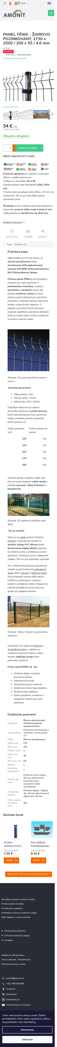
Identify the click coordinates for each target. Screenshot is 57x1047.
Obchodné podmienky (14, 930)
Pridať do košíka (28, 148)
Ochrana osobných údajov (17, 935)
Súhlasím (27, 1039)
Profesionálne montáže (13, 903)
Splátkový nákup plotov (13, 955)
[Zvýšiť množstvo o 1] (13, 146)
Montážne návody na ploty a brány (18, 899)
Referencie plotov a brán (14, 964)
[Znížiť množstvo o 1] (13, 149)
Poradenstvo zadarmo (12, 908)
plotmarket (11, 994)
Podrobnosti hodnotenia (14, 58)
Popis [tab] (9, 244)
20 (24, 755)
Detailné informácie (12, 222)
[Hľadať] (5, 3)
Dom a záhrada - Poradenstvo (16, 959)
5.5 (24, 760)
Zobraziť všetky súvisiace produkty (29, 874)
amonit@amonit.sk (15, 978)
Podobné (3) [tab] (20, 244)
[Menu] (49, 3)
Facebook (10, 988)
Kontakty (8, 940)
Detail (9, 860)
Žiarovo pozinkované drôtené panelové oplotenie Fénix (34, 723)
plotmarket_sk (13, 999)
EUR (23, 3)
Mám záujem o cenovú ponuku (16, 917)
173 (25, 743)
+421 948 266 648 (15, 983)
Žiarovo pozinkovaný (34, 739)
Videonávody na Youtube (18, 1004)
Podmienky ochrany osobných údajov (19, 912)
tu (35, 1022)
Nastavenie (27, 1030)
